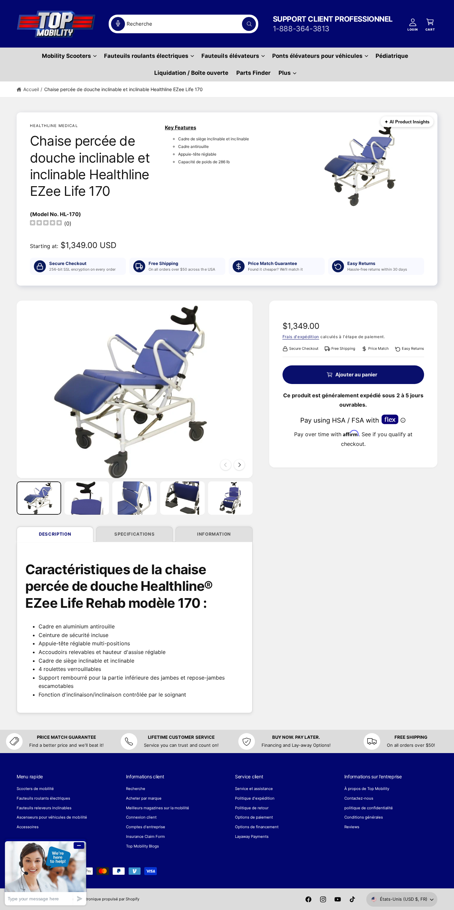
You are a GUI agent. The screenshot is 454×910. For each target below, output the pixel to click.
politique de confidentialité (368, 808)
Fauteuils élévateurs (230, 56)
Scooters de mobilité (35, 788)
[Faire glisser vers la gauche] (225, 464)
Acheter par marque (144, 798)
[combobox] (183, 24)
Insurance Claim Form (145, 836)
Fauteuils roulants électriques (146, 56)
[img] (46, 223)
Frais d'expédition (301, 336)
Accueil (31, 89)
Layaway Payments (252, 836)
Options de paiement (254, 817)
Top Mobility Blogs (142, 846)
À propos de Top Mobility (366, 788)
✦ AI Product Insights (407, 121)
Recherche (135, 788)
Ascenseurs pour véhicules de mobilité (52, 817)
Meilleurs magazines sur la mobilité (157, 808)
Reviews (351, 827)
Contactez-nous (358, 798)
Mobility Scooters (66, 56)
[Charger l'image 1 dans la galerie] (39, 498)
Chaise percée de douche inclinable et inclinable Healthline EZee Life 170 (123, 89)
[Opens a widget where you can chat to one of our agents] (45, 872)
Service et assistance (254, 788)
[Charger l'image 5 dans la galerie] (230, 498)
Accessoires (28, 827)
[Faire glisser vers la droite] (239, 464)
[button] (69, 56)
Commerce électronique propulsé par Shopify (98, 899)
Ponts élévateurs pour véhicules (317, 56)
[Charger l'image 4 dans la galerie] (182, 498)
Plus (285, 72)
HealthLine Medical (54, 125)
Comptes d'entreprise (145, 827)
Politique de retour (252, 808)
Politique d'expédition (255, 798)
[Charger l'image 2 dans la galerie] (86, 498)
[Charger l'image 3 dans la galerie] (134, 498)
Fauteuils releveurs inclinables (44, 808)
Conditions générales (363, 817)
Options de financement (257, 827)
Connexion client (141, 817)
